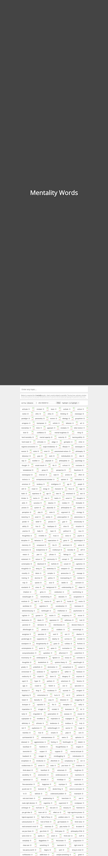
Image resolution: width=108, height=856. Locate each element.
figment (55, 658)
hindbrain (79, 765)
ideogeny (65, 676)
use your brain (26, 831)
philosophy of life (76, 831)
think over (67, 836)
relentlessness (57, 625)
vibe (46, 498)
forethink (42, 747)
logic (81, 489)
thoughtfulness (61, 747)
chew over (26, 845)
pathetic (49, 681)
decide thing (57, 789)
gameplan (67, 442)
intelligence (55, 484)
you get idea (26, 812)
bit (81, 709)
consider (80, 639)
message (79, 573)
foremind (79, 808)
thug (37, 690)
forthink (80, 644)
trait (80, 620)
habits (56, 498)
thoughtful (25, 569)
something (43, 845)
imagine (78, 747)
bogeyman (45, 784)
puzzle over (25, 789)
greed (80, 855)
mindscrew (39, 761)
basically (37, 700)
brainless (25, 733)
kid (23, 728)
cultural (65, 465)
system (36, 508)
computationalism (28, 653)
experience (35, 493)
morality (24, 573)
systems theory (60, 662)
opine (52, 648)
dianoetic (62, 597)
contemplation (26, 648)
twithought (45, 611)
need (79, 554)
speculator (78, 686)
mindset (39, 409)
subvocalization (27, 822)
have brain (65, 798)
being (38, 569)
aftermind (62, 653)
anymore (79, 676)
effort (80, 475)
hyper (36, 681)
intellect (64, 503)
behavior (69, 423)
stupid (39, 676)
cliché (35, 451)
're (24, 794)
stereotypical (26, 475)
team (52, 531)
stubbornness (26, 765)
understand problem (57, 794)
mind (45, 451)
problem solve (63, 817)
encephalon (25, 761)
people (80, 484)
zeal (80, 798)
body (39, 531)
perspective (60, 470)
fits (53, 704)
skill (23, 489)
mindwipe (60, 779)
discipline (24, 540)
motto (81, 601)
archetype (25, 808)
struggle (40, 709)
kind (24, 433)
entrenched (25, 672)
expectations (52, 540)
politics (50, 578)
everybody (26, 841)
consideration (60, 606)
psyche (80, 536)
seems (64, 737)
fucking (53, 742)
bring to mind (76, 850)
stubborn (59, 629)
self (81, 550)
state (51, 512)
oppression (53, 620)
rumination (66, 648)
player (81, 587)
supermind (62, 803)
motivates (79, 465)
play (39, 512)
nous (80, 531)
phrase (51, 554)
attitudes (40, 442)
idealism (79, 634)
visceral (79, 714)
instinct (52, 418)
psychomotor (77, 611)
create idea (78, 784)
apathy (40, 836)
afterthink (54, 761)
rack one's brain (28, 798)
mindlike (41, 536)
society (48, 517)
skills (23, 503)
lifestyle (65, 447)
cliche (80, 442)
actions (67, 475)
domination (51, 667)
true (39, 733)
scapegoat (68, 719)
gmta (42, 592)
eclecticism (64, 681)
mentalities (25, 428)
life (53, 465)
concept (64, 559)
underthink (78, 653)
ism (81, 761)
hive (37, 526)
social (37, 517)
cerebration (58, 592)
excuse (80, 615)
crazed (37, 686)
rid (67, 695)
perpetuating (47, 798)
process (24, 508)
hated (24, 700)
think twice (78, 822)
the (53, 545)
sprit (60, 850)
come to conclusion (75, 789)
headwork (26, 756)
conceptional (67, 667)
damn (52, 676)
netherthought (52, 728)
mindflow (40, 719)
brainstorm (25, 550)
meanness (48, 826)
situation (79, 526)
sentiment (66, 545)
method (79, 578)
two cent (53, 808)
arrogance (25, 423)
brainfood (26, 747)
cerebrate (40, 672)
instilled (34, 461)
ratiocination (41, 695)
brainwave (78, 606)
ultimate (39, 723)
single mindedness (49, 447)
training (24, 578)
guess (55, 644)
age (47, 493)
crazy (50, 700)
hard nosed (25, 442)
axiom (53, 836)
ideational (40, 564)
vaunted (65, 690)
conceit (66, 564)
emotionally (78, 522)
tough (80, 728)
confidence (40, 433)
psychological (78, 540)
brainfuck (44, 770)
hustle (69, 601)
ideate (39, 620)
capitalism (46, 653)
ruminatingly (77, 629)
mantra (46, 601)
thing (79, 433)
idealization (25, 620)
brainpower (40, 423)
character (58, 489)
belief (37, 522)
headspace (50, 526)
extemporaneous (46, 737)
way (23, 461)
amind (40, 765)
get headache (62, 822)
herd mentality (27, 437)
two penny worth (28, 850)
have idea (79, 817)
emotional (69, 493)
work (50, 456)
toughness (77, 770)
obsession (63, 700)
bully (23, 714)
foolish (51, 686)
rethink (55, 423)
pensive (44, 629)
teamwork (60, 845)
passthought (78, 662)
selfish (67, 672)
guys (38, 456)
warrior (68, 728)
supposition (41, 639)
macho (51, 615)
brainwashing (64, 578)
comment (78, 583)
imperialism (26, 709)
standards (24, 587)
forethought (67, 742)
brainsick (41, 789)
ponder (24, 522)
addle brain (43, 855)
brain (52, 409)
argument (64, 512)
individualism (77, 756)
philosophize (65, 508)
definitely (25, 723)
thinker (23, 498)
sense (67, 536)
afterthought (27, 629)
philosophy (79, 451)
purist (41, 648)
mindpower (78, 803)
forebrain (79, 672)
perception (25, 512)
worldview (26, 606)
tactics (35, 498)
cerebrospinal (40, 658)
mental (23, 451)
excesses (66, 714)
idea (80, 456)
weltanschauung (27, 611)
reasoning (24, 517)
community (51, 559)
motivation (78, 479)
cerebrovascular (61, 775)
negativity (47, 803)
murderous (50, 690)
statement (24, 559)
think (38, 428)
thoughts (80, 498)
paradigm (24, 418)
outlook (65, 409)
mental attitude (76, 751)
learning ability (77, 437)
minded (54, 709)
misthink (24, 601)
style (55, 475)
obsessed (24, 742)
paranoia (25, 625)
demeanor (40, 625)
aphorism (78, 737)
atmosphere (79, 569)
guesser (38, 615)
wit (81, 423)
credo (52, 765)
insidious (68, 723)
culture (79, 409)
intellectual (56, 550)
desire (37, 573)
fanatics (79, 681)
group (44, 470)
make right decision (28, 803)
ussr (63, 686)
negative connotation (28, 447)
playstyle (48, 461)
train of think (44, 822)
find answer (60, 841)
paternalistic (52, 714)
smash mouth (39, 465)
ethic (37, 414)
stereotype (78, 414)
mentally (70, 550)
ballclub (37, 794)
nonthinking (77, 592)
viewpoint (64, 569)
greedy (23, 667)
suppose (57, 751)
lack (81, 493)
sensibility (25, 775)
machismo (78, 775)
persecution (65, 573)
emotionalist (42, 775)
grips (67, 733)
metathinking (44, 597)
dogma (46, 850)
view (57, 493)
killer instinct (78, 428)
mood (33, 489)
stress (37, 587)
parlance (79, 695)
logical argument (27, 817)
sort (66, 634)
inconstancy (25, 658)
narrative (37, 503)
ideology (65, 418)
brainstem (68, 709)
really (80, 704)
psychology (78, 461)
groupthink (79, 418)
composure (40, 545)
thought (24, 465)
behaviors (37, 540)
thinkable (79, 503)
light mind (77, 845)
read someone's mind (29, 826)
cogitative (42, 606)
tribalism (26, 592)
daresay (79, 648)
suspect (42, 751)
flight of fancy (45, 817)
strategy (79, 512)
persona (50, 522)
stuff (80, 836)
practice (25, 531)
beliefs (64, 583)
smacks (53, 733)
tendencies (53, 723)
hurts (56, 695)
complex (50, 573)
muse (55, 536)
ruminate (80, 658)
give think (43, 831)
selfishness (68, 620)
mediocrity (25, 676)
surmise (67, 639)
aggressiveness (39, 742)
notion (24, 414)
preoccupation (62, 517)
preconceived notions (61, 451)
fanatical (25, 690)
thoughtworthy (41, 644)
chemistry (25, 545)
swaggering (78, 700)
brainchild (26, 751)
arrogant (79, 690)
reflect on (56, 812)
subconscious (78, 517)
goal (63, 522)
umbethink (36, 667)
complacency (69, 761)
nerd (54, 634)
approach (50, 428)
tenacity (66, 808)
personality (39, 418)
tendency (40, 484)
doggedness (42, 841)
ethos (49, 414)
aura (50, 583)
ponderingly (25, 639)
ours (80, 733)
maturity (61, 437)
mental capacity (45, 437)
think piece (58, 831)
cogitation (79, 564)
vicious (67, 658)
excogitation (78, 597)
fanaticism (77, 470)
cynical (80, 667)
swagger (41, 756)
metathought (26, 597)
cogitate (24, 615)
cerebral (79, 508)
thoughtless (26, 536)
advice (80, 545)
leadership (50, 569)
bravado (43, 779)
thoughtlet (25, 662)
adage (54, 442)
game (65, 540)
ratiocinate (60, 770)
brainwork (77, 794)
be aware (79, 826)
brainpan (25, 704)
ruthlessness (26, 855)
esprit (24, 681)
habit (23, 493)
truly (80, 723)
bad (35, 601)
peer (38, 554)
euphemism (36, 728)
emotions (25, 484)
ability (24, 526)
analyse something (63, 855)
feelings (66, 554)
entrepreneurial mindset (44, 479)
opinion (63, 479)
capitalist (40, 704)
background (50, 587)
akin (81, 719)
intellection (61, 611)
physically (50, 508)
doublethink (42, 662)
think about (27, 770)
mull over (39, 808)
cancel (68, 498)
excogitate (25, 634)
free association (27, 784)
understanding (66, 587)
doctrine (37, 578)
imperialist (54, 719)
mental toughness (61, 433)
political (66, 531)
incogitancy (65, 615)
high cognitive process (75, 812)
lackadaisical (27, 470)
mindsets (64, 428)
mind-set (42, 475)
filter (58, 403)
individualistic (65, 456)
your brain (65, 765)
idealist (80, 742)
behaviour (25, 456)
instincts (25, 479)
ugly (23, 686)
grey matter (64, 826)
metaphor (66, 704)
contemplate (25, 564)
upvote (37, 583)
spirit (58, 601)
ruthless (67, 644)
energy (45, 489)
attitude (25, 409)
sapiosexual (27, 779)
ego (68, 484)
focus (70, 489)
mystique (62, 784)
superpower (25, 719)
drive (65, 526)
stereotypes (79, 447)
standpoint (25, 644)
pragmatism (77, 841)
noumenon (77, 779)
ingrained (54, 672)
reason (25, 554)
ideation (51, 503)
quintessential (27, 737)
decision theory (77, 625)
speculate (41, 634)
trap (23, 583)
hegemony (25, 695)
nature (37, 559)
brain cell (42, 812)
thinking (63, 414)
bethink (53, 564)
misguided (36, 714)
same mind (25, 836)
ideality (54, 639)
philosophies (63, 461)
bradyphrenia (40, 550)
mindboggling (58, 756)
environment (78, 559)
